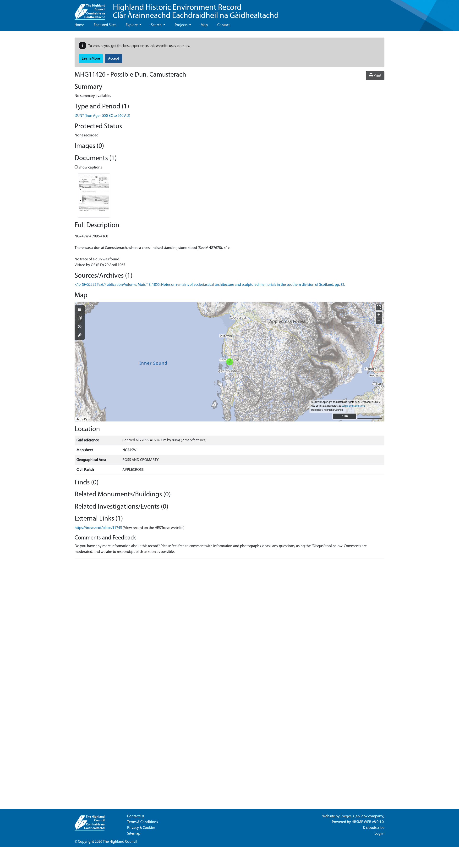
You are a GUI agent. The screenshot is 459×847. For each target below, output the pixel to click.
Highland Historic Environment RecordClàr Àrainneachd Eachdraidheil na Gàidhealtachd (196, 12)
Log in (379, 834)
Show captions (90, 167)
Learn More (91, 59)
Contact (223, 25)
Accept (113, 59)
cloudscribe (375, 828)
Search (156, 25)
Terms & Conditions (142, 822)
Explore (132, 25)
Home (79, 25)
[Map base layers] (79, 318)
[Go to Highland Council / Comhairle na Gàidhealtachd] (90, 9)
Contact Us (135, 816)
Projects (181, 25)
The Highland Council (120, 842)
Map (204, 25)
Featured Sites (105, 25)
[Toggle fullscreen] (379, 307)
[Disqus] (229, 622)
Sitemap (133, 834)
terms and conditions (353, 406)
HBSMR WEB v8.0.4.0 (368, 822)
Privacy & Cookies (141, 828)
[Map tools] (79, 335)
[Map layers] (79, 310)
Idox (364, 816)
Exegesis (347, 816)
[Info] (79, 327)
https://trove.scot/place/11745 (98, 528)
